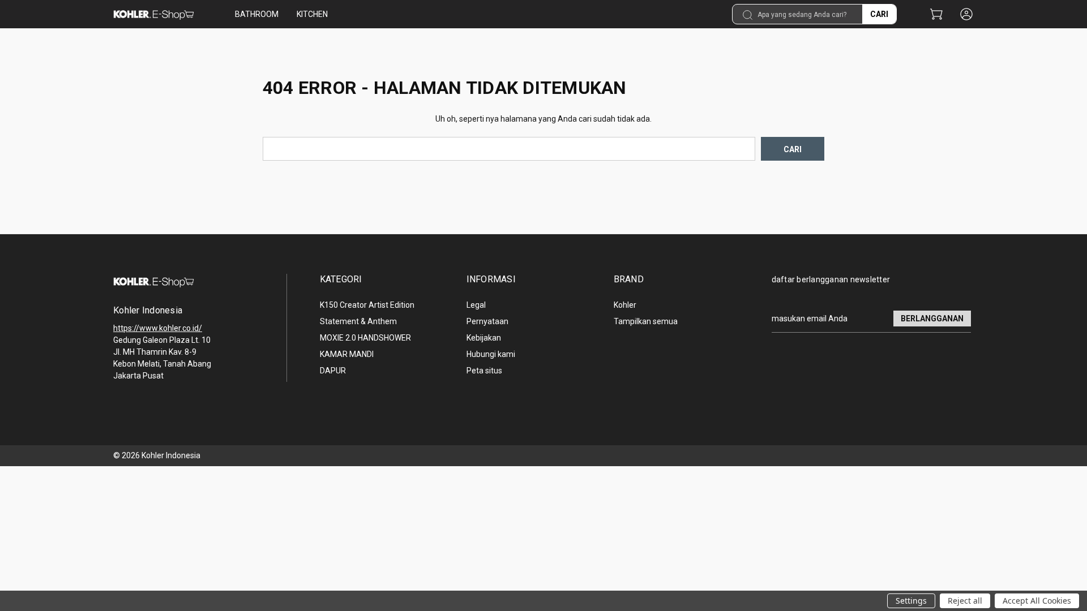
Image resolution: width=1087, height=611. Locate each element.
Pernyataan (487, 321)
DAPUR (333, 370)
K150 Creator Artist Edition (367, 304)
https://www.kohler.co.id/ (157, 328)
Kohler (625, 304)
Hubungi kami (491, 354)
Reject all (965, 600)
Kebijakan (484, 337)
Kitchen (312, 14)
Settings (911, 600)
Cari (879, 14)
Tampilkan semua (646, 321)
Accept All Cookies (1037, 600)
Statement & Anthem (358, 321)
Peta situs (484, 370)
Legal (476, 304)
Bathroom (257, 14)
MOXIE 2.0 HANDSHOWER (365, 337)
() (936, 15)
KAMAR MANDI (347, 354)
